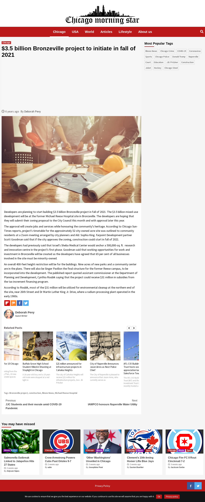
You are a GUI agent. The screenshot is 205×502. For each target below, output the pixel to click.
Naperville (193, 56)
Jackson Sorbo (177, 467)
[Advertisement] (71, 83)
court (148, 62)
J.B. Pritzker (172, 62)
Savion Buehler (137, 467)
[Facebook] (19, 303)
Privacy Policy (102, 485)
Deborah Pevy (32, 111)
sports (148, 56)
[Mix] (13, 303)
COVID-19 (181, 51)
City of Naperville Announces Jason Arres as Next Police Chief (104, 367)
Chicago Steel (171, 67)
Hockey (157, 67)
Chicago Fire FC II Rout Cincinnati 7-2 (182, 459)
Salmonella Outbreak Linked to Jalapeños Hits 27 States (19, 461)
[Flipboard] (7, 303)
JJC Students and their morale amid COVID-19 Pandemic (34, 404)
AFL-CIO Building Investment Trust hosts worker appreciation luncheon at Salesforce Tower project (138, 368)
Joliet (148, 67)
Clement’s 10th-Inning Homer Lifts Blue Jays (140, 459)
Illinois (7, 450)
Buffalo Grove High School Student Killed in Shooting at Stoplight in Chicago (37, 367)
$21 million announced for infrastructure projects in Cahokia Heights (69, 367)
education (158, 62)
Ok (159, 497)
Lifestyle (125, 32)
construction (35, 392)
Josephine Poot (96, 467)
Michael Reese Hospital (66, 392)
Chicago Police (162, 56)
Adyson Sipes (13, 471)
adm (50, 467)
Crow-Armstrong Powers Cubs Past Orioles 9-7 (60, 459)
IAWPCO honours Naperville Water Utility (112, 402)
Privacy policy (172, 497)
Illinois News (48, 392)
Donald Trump (178, 56)
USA (75, 32)
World (89, 32)
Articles (106, 32)
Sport (66, 450)
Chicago (59, 32)
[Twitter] (26, 303)
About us (145, 32)
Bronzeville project (18, 392)
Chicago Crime (167, 51)
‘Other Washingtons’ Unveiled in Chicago (98, 459)
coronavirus (195, 51)
